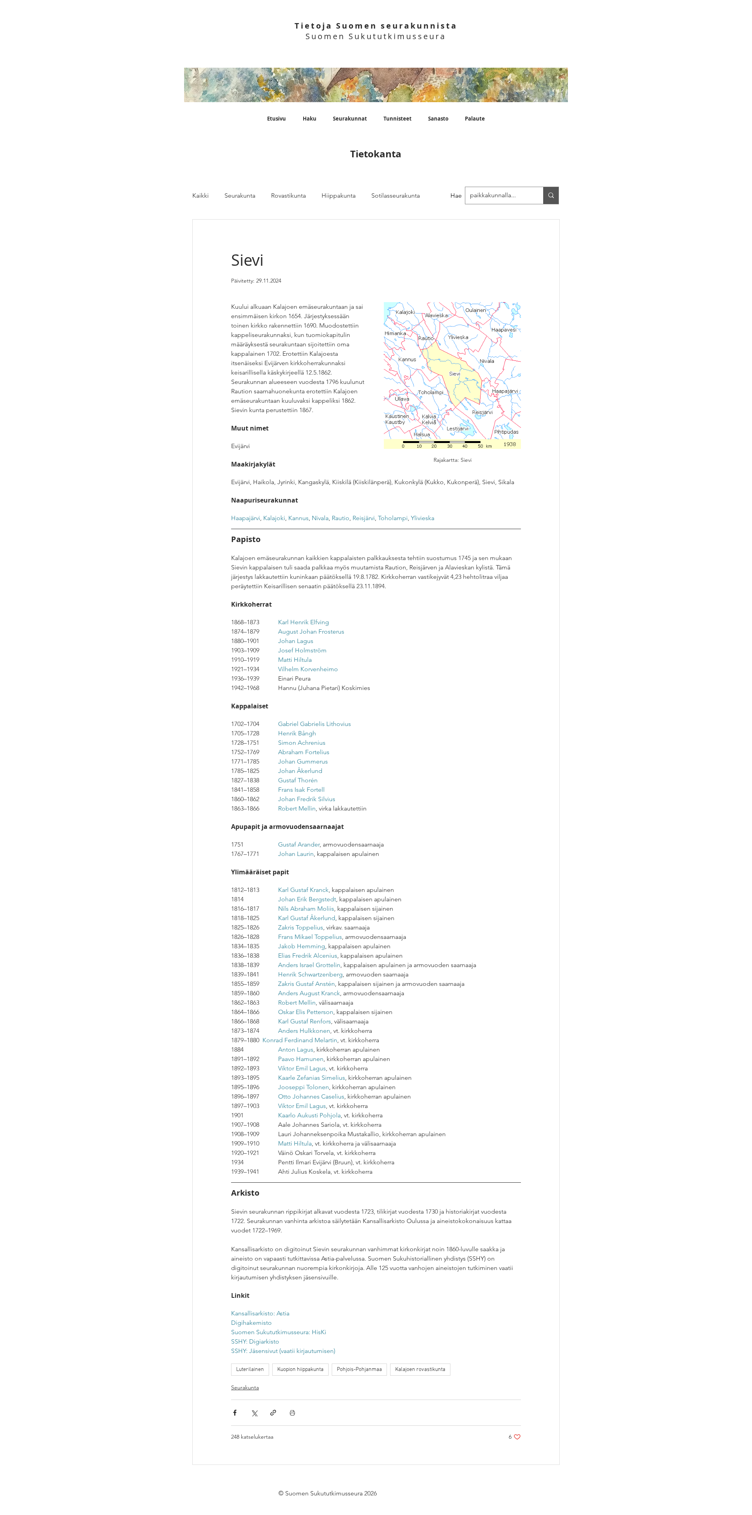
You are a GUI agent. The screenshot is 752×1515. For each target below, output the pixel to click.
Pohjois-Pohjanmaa (359, 1369)
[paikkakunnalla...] (551, 195)
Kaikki (200, 195)
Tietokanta (375, 153)
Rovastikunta (288, 195)
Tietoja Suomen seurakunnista (376, 25)
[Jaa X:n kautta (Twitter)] (254, 1412)
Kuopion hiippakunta (300, 1369)
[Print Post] (292, 1412)
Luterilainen (250, 1369)
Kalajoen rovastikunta (420, 1369)
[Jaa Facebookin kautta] (235, 1412)
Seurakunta (239, 195)
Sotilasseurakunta (395, 195)
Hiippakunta (339, 195)
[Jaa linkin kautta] (273, 1412)
